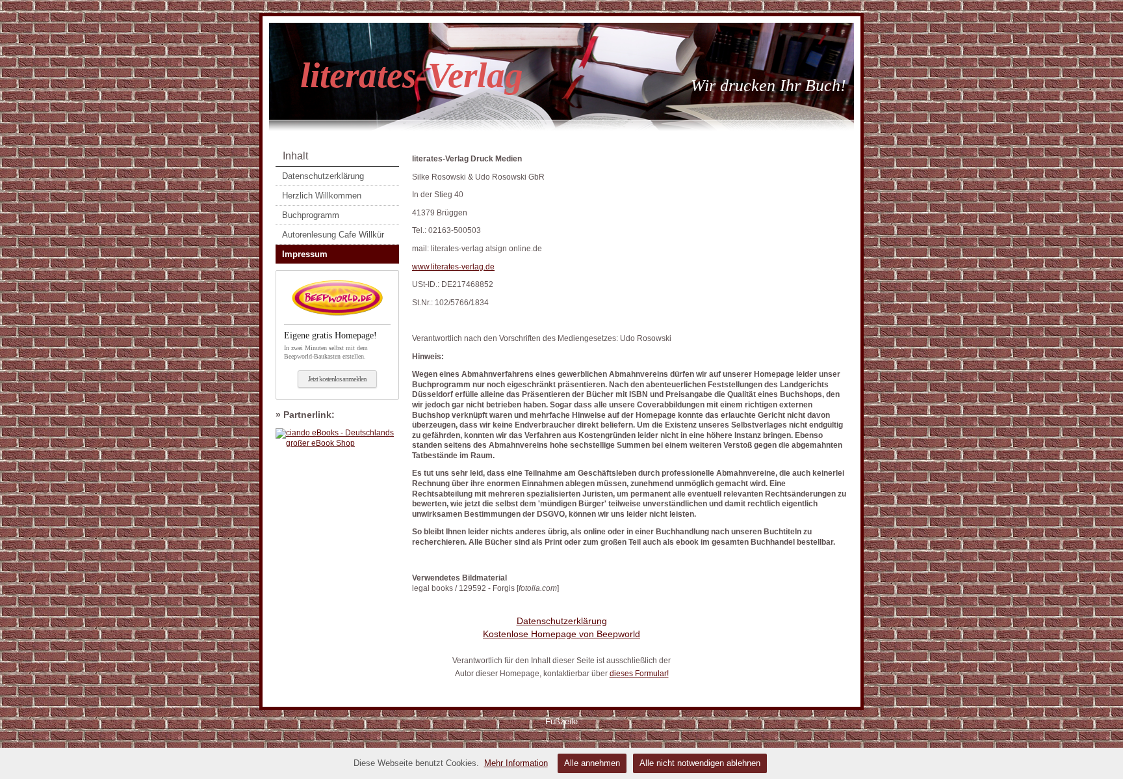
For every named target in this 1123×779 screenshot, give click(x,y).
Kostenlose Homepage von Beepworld (561, 634)
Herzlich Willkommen (321, 195)
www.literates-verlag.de (453, 266)
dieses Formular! (639, 673)
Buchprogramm (310, 215)
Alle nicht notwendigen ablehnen (699, 763)
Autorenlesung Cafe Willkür (333, 234)
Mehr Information (516, 763)
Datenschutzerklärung (323, 176)
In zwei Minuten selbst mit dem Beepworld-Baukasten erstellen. (330, 345)
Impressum (305, 254)
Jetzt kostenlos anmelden (337, 379)
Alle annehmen (592, 763)
